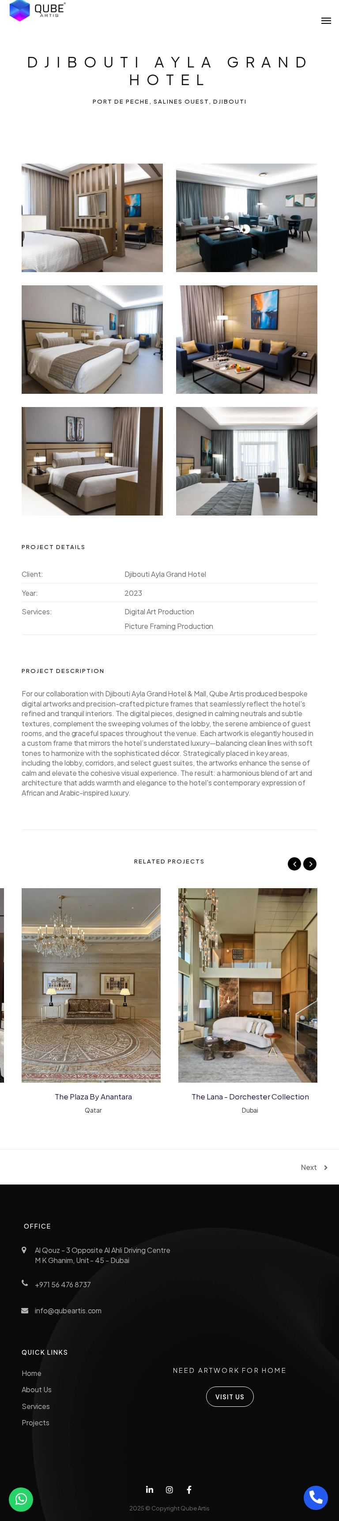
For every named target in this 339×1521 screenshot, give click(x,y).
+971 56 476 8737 (62, 1284)
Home (31, 1373)
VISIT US (230, 1397)
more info (60, 985)
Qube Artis (195, 1508)
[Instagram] (169, 1490)
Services (36, 1406)
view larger (115, 985)
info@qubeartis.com (68, 1310)
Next (309, 1167)
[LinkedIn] (149, 1490)
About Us (37, 1389)
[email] (189, 1490)
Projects (35, 1422)
